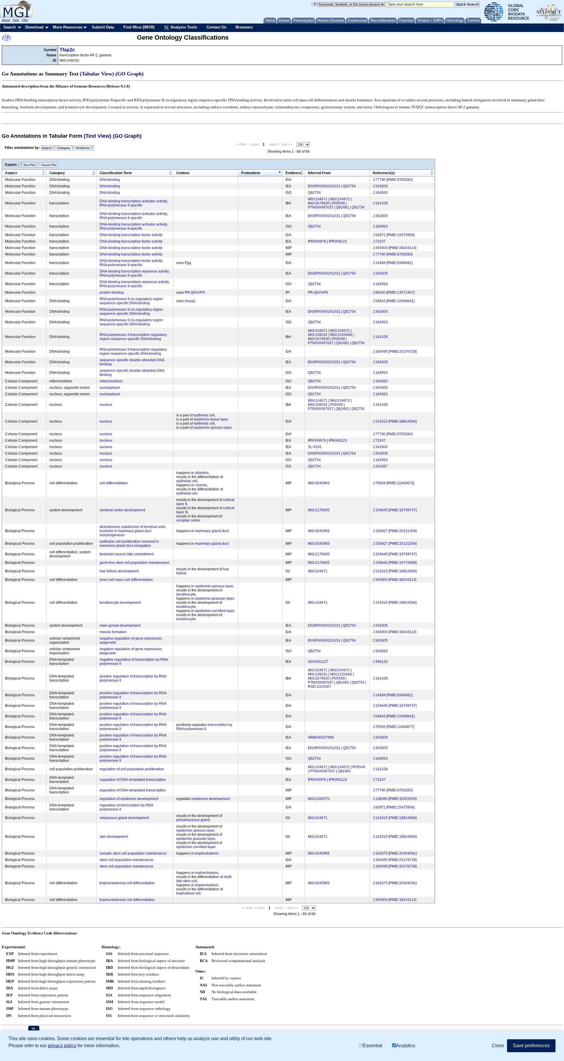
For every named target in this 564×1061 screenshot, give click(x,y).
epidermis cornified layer (214, 611)
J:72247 (379, 241)
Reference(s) (384, 173)
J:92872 (379, 235)
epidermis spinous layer (212, 428)
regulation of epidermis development (129, 799)
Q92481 (342, 207)
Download (34, 27)
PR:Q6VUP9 (195, 292)
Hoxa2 (190, 301)
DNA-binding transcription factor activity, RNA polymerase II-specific (131, 263)
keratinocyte (186, 594)
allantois (202, 473)
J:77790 (379, 180)
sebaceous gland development (124, 818)
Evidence (293, 173)
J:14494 (379, 263)
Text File (28, 165)
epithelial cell (204, 415)
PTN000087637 (320, 207)
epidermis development (211, 799)
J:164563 (380, 193)
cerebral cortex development (122, 510)
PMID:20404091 (403, 853)
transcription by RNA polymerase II (204, 727)
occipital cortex (188, 520)
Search (9, 27)
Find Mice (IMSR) (139, 27)
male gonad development (120, 625)
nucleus (106, 405)
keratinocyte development (120, 603)
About (6, 20)
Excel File (48, 165)
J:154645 (380, 510)
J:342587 (380, 466)
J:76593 (379, 727)
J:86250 (379, 292)
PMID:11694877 (400, 727)
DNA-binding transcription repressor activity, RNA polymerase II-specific (134, 273)
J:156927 (380, 531)
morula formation (113, 632)
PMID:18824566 (403, 421)
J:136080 (380, 799)
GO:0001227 (318, 662)
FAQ (25, 20)
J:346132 (380, 662)
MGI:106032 (318, 335)
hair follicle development (119, 571)
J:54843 (379, 301)
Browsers (244, 27)
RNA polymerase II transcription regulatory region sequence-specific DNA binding (133, 337)
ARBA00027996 (321, 737)
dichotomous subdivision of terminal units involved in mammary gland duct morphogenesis (132, 531)
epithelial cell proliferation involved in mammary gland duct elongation (129, 543)
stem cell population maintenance (126, 860)
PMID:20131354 (403, 531)
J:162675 (380, 853)
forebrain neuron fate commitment (126, 554)
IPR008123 (338, 241)
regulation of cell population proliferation (132, 769)
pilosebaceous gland (193, 820)
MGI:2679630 (319, 203)
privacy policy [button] (62, 1045)
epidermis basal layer (211, 419)
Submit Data (103, 27)
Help (16, 20)
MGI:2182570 (319, 799)
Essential (372, 1045)
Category (57, 173)
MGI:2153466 (341, 335)
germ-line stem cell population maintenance (134, 563)
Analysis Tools (183, 27)
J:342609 (380, 737)
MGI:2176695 (319, 510)
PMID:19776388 (403, 563)
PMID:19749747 (403, 510)
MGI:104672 (340, 199)
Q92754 (349, 186)
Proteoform (250, 173)
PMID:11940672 (400, 483)
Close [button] (498, 1045)
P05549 (338, 203)
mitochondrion (111, 381)
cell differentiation (114, 483)
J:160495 (380, 351)
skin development (114, 837)
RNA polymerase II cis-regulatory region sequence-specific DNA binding (131, 301)
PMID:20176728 (403, 351)
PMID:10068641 (400, 301)
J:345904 (380, 248)
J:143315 (380, 421)
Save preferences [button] (531, 1045)
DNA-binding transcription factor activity (131, 235)
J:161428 (380, 203)
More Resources (67, 27)
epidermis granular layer (214, 598)
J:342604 (380, 447)
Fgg (188, 263)
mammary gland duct (212, 531)
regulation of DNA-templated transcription (133, 780)
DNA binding (110, 180)
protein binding (112, 292)
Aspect (11, 173)
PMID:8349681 (399, 263)
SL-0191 (315, 447)
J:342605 (380, 186)
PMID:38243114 (402, 248)
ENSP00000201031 (324, 186)
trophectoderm (206, 853)
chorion (201, 485)
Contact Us (216, 27)
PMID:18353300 (403, 799)
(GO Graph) (129, 74)
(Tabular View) (97, 74)
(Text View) (97, 136)
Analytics (405, 1045)
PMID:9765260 (399, 180)
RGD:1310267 (319, 687)
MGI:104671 (318, 199)
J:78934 (379, 483)
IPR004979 (317, 241)
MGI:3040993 (319, 483)
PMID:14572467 (400, 292)
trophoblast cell (188, 893)
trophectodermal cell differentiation (127, 883)
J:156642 (380, 563)
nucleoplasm (110, 388)
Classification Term (116, 173)
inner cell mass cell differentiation (126, 580)
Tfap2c (67, 49)
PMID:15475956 (400, 235)
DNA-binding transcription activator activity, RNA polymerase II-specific (134, 203)
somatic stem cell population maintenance (133, 853)
